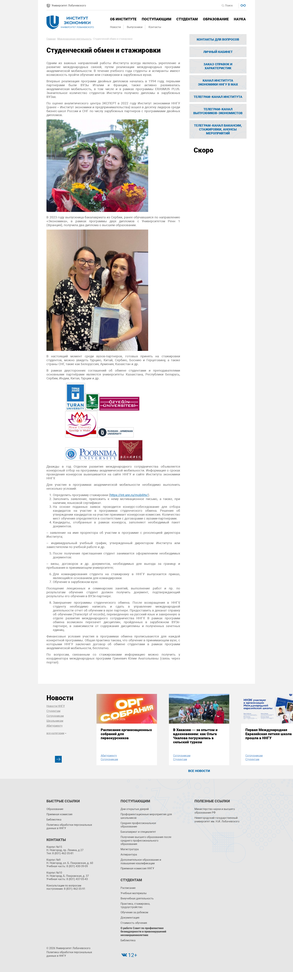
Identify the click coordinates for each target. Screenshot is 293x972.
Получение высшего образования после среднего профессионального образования (146, 840)
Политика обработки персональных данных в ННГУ (69, 826)
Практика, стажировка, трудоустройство (135, 905)
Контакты (155, 27)
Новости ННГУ (55, 706)
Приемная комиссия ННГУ (137, 868)
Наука (240, 19)
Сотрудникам (55, 716)
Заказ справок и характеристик (217, 66)
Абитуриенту (54, 725)
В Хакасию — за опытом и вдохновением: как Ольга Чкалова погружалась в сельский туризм (195, 736)
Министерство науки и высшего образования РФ (214, 810)
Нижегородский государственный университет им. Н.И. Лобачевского (216, 819)
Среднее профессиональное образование (138, 825)
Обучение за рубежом (134, 912)
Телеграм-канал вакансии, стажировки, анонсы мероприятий (218, 129)
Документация (130, 917)
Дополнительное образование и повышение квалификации (141, 861)
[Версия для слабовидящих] (243, 5)
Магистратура (130, 849)
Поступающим (156, 19)
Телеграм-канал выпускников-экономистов (217, 111)
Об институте (123, 19)
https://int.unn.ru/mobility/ (129, 495)
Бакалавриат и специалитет (138, 831)
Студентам (187, 19)
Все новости (199, 771)
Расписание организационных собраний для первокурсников (126, 734)
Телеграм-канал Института (218, 97)
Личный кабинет (218, 52)
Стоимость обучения (134, 922)
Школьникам (54, 720)
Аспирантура (129, 854)
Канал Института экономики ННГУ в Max (218, 82)
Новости (115, 27)
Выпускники (134, 27)
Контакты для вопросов (218, 39)
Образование (216, 19)
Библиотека (53, 819)
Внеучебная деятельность (137, 898)
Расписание (128, 888)
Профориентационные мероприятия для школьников (146, 816)
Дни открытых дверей (135, 809)
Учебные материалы (133, 893)
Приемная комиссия (59, 814)
